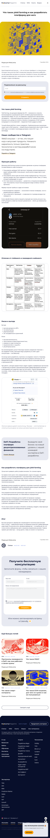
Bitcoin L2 (37, 749)
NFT (3, 799)
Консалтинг (21, 759)
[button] (47, 3)
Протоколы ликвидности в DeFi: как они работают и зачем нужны (12, 661)
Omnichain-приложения (6, 806)
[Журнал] (9, 2)
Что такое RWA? (32, 659)
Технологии (39, 740)
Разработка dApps (23, 743)
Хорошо (29, 832)
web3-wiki (17, 545)
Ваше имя (8, 578)
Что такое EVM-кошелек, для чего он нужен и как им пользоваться (36, 693)
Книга (33, 3)
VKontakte (5, 823)
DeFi (3, 797)
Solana (37, 763)
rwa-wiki (37, 656)
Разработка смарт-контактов (24, 747)
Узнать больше (9, 454)
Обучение (5, 748)
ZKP (3, 810)
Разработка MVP (23, 769)
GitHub (13, 823)
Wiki (28, 3)
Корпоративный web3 (25, 756)
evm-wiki (32, 688)
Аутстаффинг (22, 772)
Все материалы (33, 729)
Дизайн (20, 753)
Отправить (25, 97)
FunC (36, 760)
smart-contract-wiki (15, 688)
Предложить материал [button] (39, 724)
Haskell (37, 754)
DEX (3, 786)
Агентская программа (5, 755)
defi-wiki (23, 545)
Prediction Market (7, 791)
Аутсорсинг (21, 775)
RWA (3, 788)
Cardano (37, 751)
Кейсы (4, 745)
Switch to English (23, 724)
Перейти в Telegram (8, 153)
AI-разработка (22, 762)
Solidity (37, 743)
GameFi (4, 802)
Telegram (21, 823)
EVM (36, 757)
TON (36, 746)
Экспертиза (6, 779)
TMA (3, 783)
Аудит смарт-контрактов (22, 765)
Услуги (20, 740)
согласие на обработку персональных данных (35, 92)
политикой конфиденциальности (17, 92)
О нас (4, 740)
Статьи (23, 3)
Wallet (3, 794)
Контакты (5, 751)
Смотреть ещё (25, 707)
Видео (39, 3)
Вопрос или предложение (12, 585)
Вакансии (5, 742)
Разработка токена (24, 751)
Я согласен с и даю (24, 92)
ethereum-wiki (44, 688)
